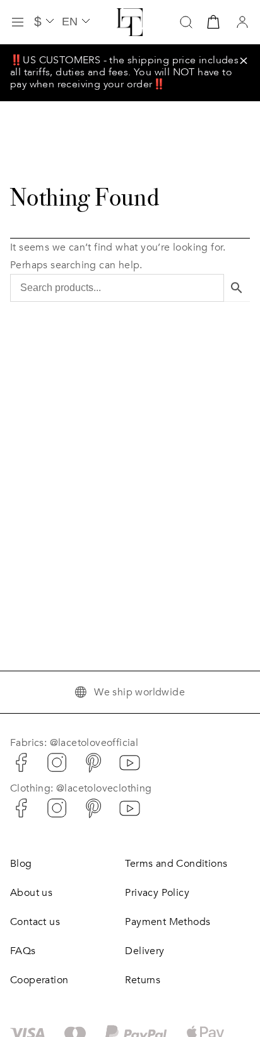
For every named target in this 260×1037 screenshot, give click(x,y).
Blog (21, 864)
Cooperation (39, 980)
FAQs (23, 951)
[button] (243, 60)
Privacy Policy (157, 893)
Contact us (35, 922)
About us (31, 893)
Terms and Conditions (176, 864)
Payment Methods (167, 922)
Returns (142, 980)
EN (70, 21)
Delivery (144, 951)
